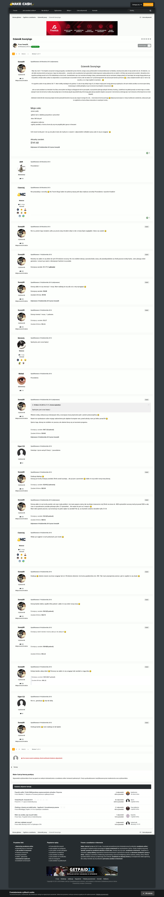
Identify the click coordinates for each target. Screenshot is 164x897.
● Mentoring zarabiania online (24, 846)
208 (22, 78)
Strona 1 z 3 (36, 54)
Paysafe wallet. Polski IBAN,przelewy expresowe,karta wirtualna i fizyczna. (38, 792)
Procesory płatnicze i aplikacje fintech (43, 794)
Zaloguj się (136, 4)
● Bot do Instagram (54, 859)
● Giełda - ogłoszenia (21, 856)
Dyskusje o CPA (36, 824)
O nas (57, 879)
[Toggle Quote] (33, 405)
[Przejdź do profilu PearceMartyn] (128, 808)
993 (22, 178)
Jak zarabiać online (29, 10)
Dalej (24, 54)
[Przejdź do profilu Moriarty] (21, 344)
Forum (15, 10)
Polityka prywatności (89, 879)
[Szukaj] (150, 10)
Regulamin (78, 879)
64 (22, 463)
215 (22, 390)
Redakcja (63, 879)
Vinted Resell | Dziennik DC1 (24, 800)
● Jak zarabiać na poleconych (57, 861)
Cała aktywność (82, 10)
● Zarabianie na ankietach (56, 852)
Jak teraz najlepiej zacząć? (23, 822)
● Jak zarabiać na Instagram (57, 848)
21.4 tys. (22, 204)
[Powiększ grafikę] (125, 77)
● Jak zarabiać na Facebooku (57, 856)
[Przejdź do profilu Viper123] (21, 453)
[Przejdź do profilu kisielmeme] (128, 793)
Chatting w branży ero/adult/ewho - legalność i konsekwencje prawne (37, 807)
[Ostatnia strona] (28, 54)
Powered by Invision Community (82, 883)
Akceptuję (148, 893)
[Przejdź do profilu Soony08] (15, 45)
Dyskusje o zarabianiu (42, 809)
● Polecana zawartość (21, 852)
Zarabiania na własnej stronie (121, 856)
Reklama (105, 879)
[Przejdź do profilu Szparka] (128, 816)
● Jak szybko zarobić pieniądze (58, 850)
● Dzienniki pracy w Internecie (23, 848)
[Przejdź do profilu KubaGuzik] (128, 823)
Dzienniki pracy (32, 802)
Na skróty (45, 10)
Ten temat (142, 10)
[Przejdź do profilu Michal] (21, 380)
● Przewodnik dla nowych (56, 846)
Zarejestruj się (148, 4)
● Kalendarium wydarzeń (22, 859)
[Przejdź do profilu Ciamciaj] (21, 194)
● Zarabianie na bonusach (22, 861)
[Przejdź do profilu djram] (128, 801)
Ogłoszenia (58, 10)
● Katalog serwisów (21, 854)
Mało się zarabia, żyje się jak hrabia (26, 815)
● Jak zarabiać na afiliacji (56, 854)
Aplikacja (70, 879)
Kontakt (94, 10)
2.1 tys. (22, 355)
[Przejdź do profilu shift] (21, 168)
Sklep (68, 10)
